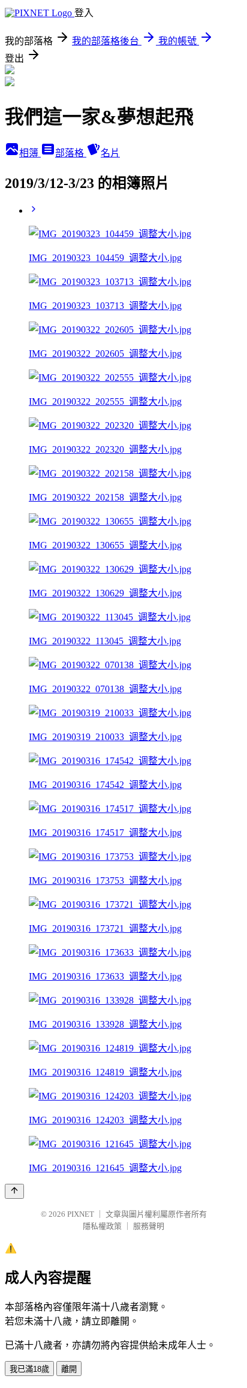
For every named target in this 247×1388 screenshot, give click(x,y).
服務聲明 (148, 1226)
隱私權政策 (102, 1226)
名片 (110, 153)
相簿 (30, 153)
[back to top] (14, 1191)
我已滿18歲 (29, 1369)
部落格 (70, 153)
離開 (69, 1369)
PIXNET (80, 1214)
